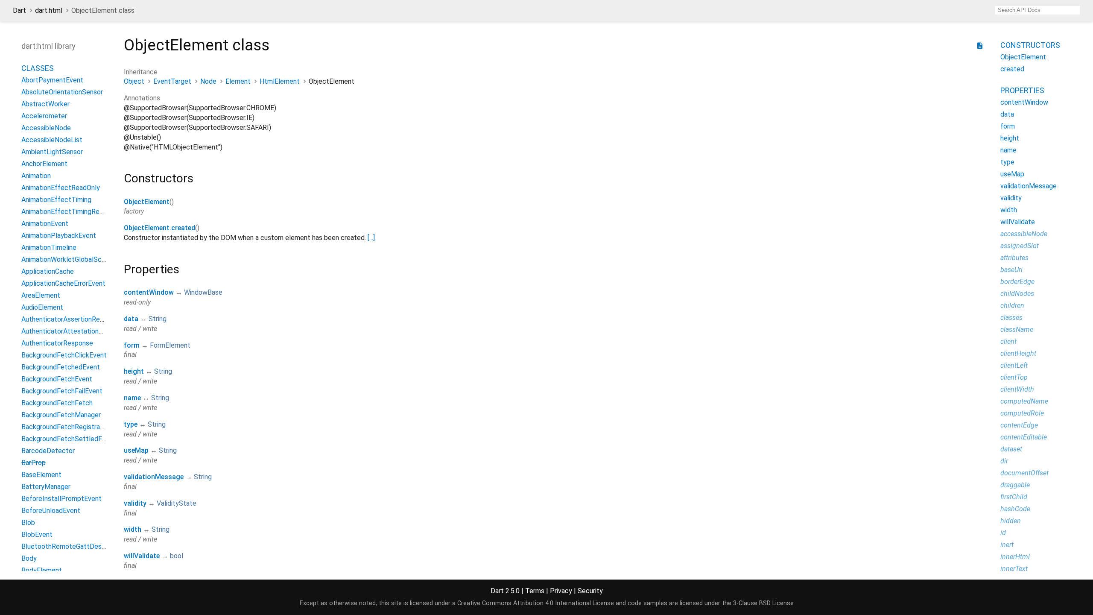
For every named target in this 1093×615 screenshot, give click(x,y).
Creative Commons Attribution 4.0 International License (535, 603)
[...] (371, 238)
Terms (534, 591)
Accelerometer (44, 116)
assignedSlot (1019, 246)
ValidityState (176, 503)
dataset (1011, 449)
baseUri (1011, 270)
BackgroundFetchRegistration (66, 427)
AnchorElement (44, 164)
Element (238, 81)
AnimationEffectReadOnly (60, 188)
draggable (1015, 485)
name (132, 398)
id (1003, 533)
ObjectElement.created (159, 228)
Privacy (561, 591)
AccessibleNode (46, 128)
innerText (1014, 569)
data (131, 319)
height (134, 371)
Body (29, 558)
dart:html (48, 10)
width (132, 529)
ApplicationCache (47, 271)
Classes (37, 68)
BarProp (33, 463)
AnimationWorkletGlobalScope (67, 259)
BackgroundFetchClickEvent (64, 355)
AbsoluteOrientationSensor (62, 92)
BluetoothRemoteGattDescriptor (71, 546)
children (1012, 306)
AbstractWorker (45, 104)
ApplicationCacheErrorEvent (63, 283)
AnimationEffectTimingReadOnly (70, 212)
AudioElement (42, 307)
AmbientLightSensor (52, 152)
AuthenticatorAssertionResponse (71, 319)
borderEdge (1017, 282)
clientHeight (1018, 353)
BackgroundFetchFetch (57, 403)
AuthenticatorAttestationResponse (75, 331)
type (130, 424)
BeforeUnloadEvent (50, 511)
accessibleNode (1023, 234)
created (1012, 69)
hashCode (1015, 509)
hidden (1010, 521)
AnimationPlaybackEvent (58, 235)
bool (176, 556)
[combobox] (1037, 10)
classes (1011, 317)
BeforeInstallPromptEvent (61, 499)
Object (134, 81)
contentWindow (149, 292)
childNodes (1017, 294)
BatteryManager (45, 487)
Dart (19, 10)
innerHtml (1015, 557)
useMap (136, 450)
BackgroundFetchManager (61, 415)
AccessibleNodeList (51, 140)
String (158, 319)
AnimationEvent (44, 224)
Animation (36, 176)
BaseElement (41, 475)
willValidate (142, 556)
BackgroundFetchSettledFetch (68, 439)
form (132, 345)
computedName (1024, 401)
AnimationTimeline (48, 247)
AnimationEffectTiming (56, 200)
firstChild (1013, 497)
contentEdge (1019, 425)
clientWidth (1017, 389)
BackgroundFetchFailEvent (61, 391)
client (1008, 341)
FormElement (170, 345)
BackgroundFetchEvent (56, 379)
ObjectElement (147, 202)
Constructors (1030, 45)
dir (1004, 461)
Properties (1022, 90)
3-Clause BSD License (763, 603)
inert (1007, 545)
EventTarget (172, 81)
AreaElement (40, 295)
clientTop (1014, 377)
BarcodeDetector (48, 451)
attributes (1014, 258)
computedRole (1022, 413)
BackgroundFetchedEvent (60, 367)
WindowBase (203, 292)
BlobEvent (37, 534)
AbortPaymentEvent (52, 80)
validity (135, 503)
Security (590, 591)
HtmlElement (280, 81)
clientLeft (1014, 365)
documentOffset (1024, 473)
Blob (28, 522)
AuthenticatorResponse (57, 343)
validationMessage (154, 477)
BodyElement (41, 570)
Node (208, 81)
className (1016, 329)
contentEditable (1023, 437)
